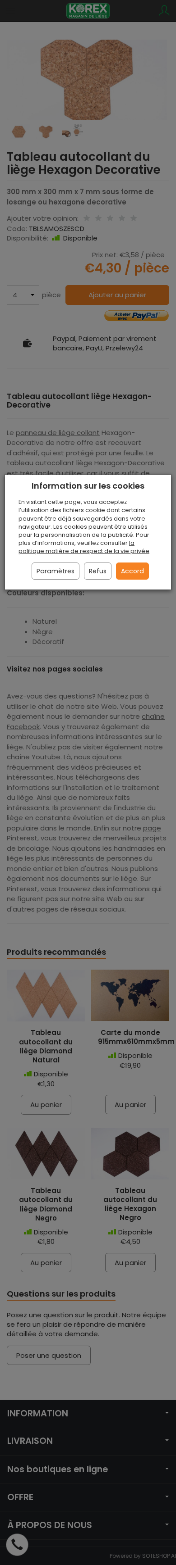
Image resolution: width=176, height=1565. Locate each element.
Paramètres (55, 571)
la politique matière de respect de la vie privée (84, 547)
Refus (98, 571)
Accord (132, 571)
